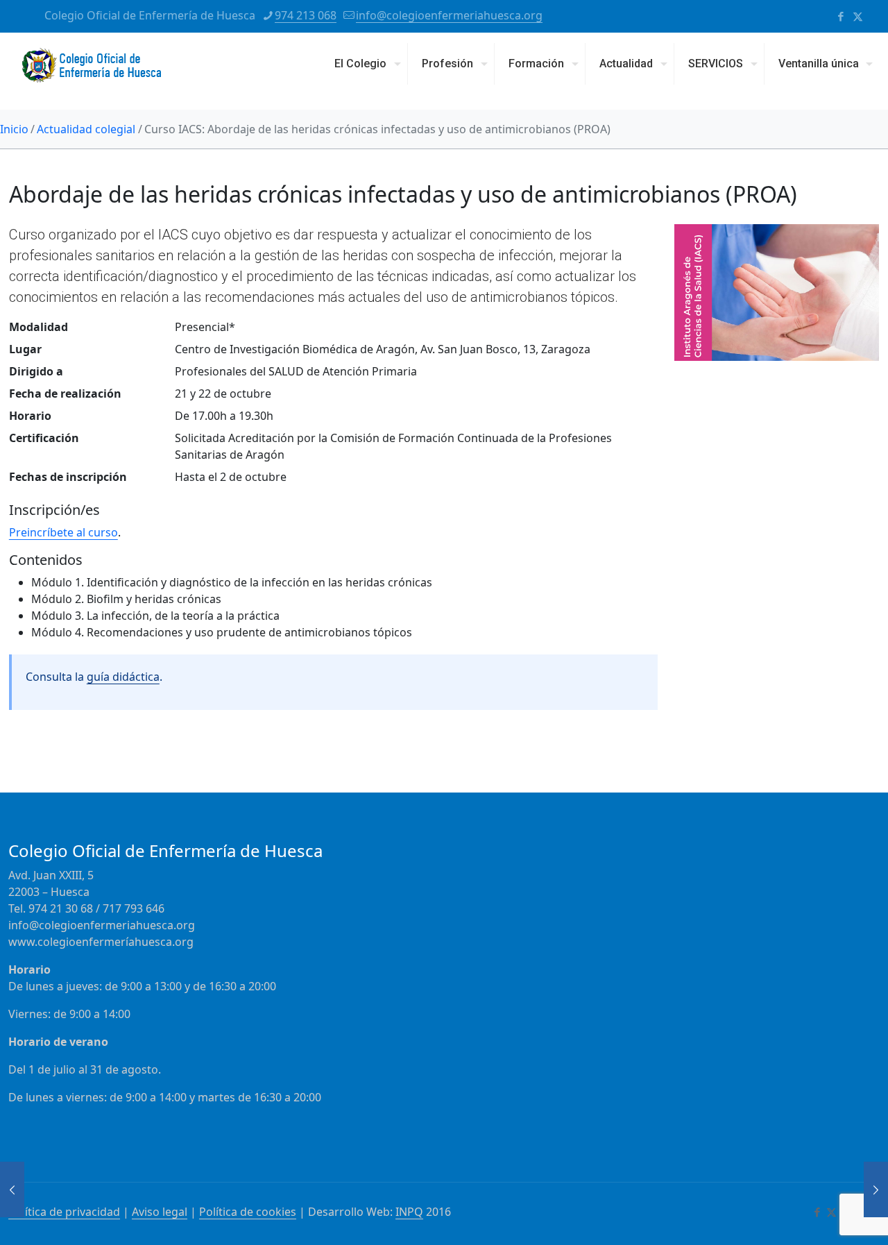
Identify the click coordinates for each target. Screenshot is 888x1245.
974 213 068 (305, 15)
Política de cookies (247, 1211)
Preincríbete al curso (63, 532)
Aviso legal (159, 1211)
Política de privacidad (64, 1211)
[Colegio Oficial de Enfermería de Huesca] (91, 71)
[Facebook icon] (840, 16)
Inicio (14, 129)
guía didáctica (123, 676)
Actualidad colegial (86, 129)
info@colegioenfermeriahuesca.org (449, 15)
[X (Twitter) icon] (858, 16)
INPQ (409, 1211)
